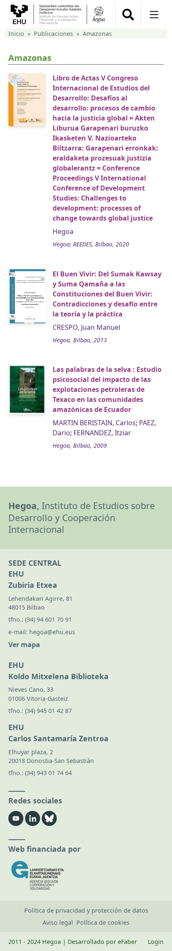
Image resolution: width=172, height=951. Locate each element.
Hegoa (63, 231)
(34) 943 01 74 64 (48, 773)
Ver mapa (24, 644)
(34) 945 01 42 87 (48, 711)
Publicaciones (53, 34)
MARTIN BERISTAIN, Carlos (94, 422)
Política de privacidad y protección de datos (86, 910)
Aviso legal (58, 922)
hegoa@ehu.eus (52, 632)
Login (156, 942)
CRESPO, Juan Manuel (86, 327)
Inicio (16, 34)
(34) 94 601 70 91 (48, 619)
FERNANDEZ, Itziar (102, 432)
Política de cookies (102, 922)
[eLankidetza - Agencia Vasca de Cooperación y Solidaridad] (86, 875)
